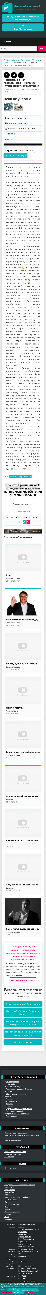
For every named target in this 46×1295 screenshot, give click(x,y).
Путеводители (10, 1168)
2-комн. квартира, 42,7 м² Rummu (23, 1003)
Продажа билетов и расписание (19, 1109)
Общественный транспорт (16, 1094)
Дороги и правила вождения (17, 1113)
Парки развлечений (12, 1140)
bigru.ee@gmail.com (26, 1266)
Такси (8, 1096)
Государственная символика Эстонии (19, 1185)
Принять (29, 1292)
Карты (22, 1163)
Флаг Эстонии (10, 1187)
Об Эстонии (22, 1180)
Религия (7, 1214)
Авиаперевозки (12, 1082)
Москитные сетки (23, 1042)
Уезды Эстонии (10, 1199)
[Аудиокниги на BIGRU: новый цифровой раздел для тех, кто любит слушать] (8, 107)
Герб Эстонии (9, 1190)
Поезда (9, 1106)
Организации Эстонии (27, 1249)
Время (7, 1207)
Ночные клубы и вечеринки (15, 1133)
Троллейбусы (11, 1101)
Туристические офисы (13, 1154)
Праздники (8, 1194)
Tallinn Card (9, 1157)
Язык (6, 1217)
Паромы (9, 1091)
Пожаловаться (23, 511)
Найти (42, 48)
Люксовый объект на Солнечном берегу (23, 1013)
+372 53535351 (24, 1261)
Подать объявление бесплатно (24, 18)
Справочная (22, 1147)
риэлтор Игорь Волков (20, 476)
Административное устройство (17, 1197)
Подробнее (6, 1292)
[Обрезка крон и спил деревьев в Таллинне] (23, 531)
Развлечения (22, 1128)
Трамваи (9, 1104)
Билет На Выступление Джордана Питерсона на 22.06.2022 (23, 1023)
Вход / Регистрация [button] (23, 29)
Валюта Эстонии (11, 1192)
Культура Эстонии (11, 1204)
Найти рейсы (11, 1084)
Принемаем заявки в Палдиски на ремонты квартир (23, 1033)
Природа (8, 1219)
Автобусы (10, 1099)
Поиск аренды (11, 1116)
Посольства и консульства (15, 1152)
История (8, 1202)
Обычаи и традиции (12, 1212)
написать (22, 1256)
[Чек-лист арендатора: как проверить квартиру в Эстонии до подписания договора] (18, 107)
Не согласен (18, 1292)
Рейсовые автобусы (14, 1086)
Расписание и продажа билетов (19, 1089)
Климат (7, 1209)
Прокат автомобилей (14, 1111)
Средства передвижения (23, 1077)
